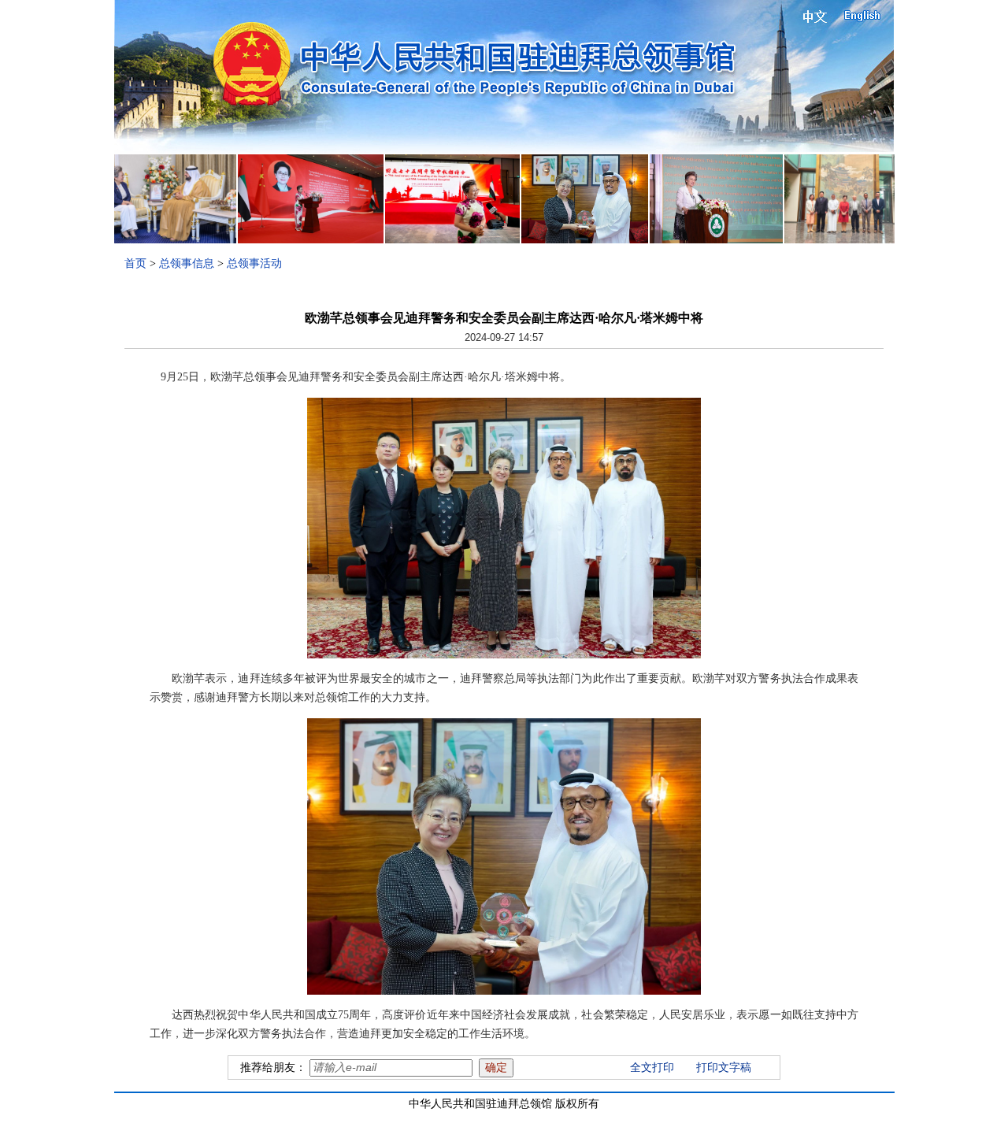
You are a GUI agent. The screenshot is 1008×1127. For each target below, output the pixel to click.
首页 (135, 263)
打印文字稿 (723, 1067)
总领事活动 (254, 263)
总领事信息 (186, 263)
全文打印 (652, 1067)
